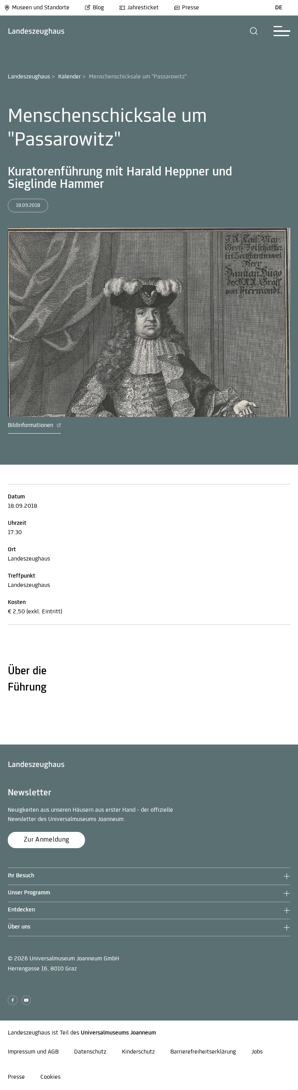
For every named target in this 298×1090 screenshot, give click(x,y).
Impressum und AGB (33, 1052)
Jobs (257, 1052)
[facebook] (12, 1000)
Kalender (69, 77)
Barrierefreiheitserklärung (203, 1052)
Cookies (50, 1077)
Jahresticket (143, 8)
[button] (254, 31)
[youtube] (26, 1000)
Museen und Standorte (40, 8)
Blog (98, 8)
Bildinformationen (31, 425)
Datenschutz (90, 1052)
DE (278, 8)
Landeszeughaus (29, 77)
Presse (190, 8)
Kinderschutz (138, 1052)
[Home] (36, 31)
